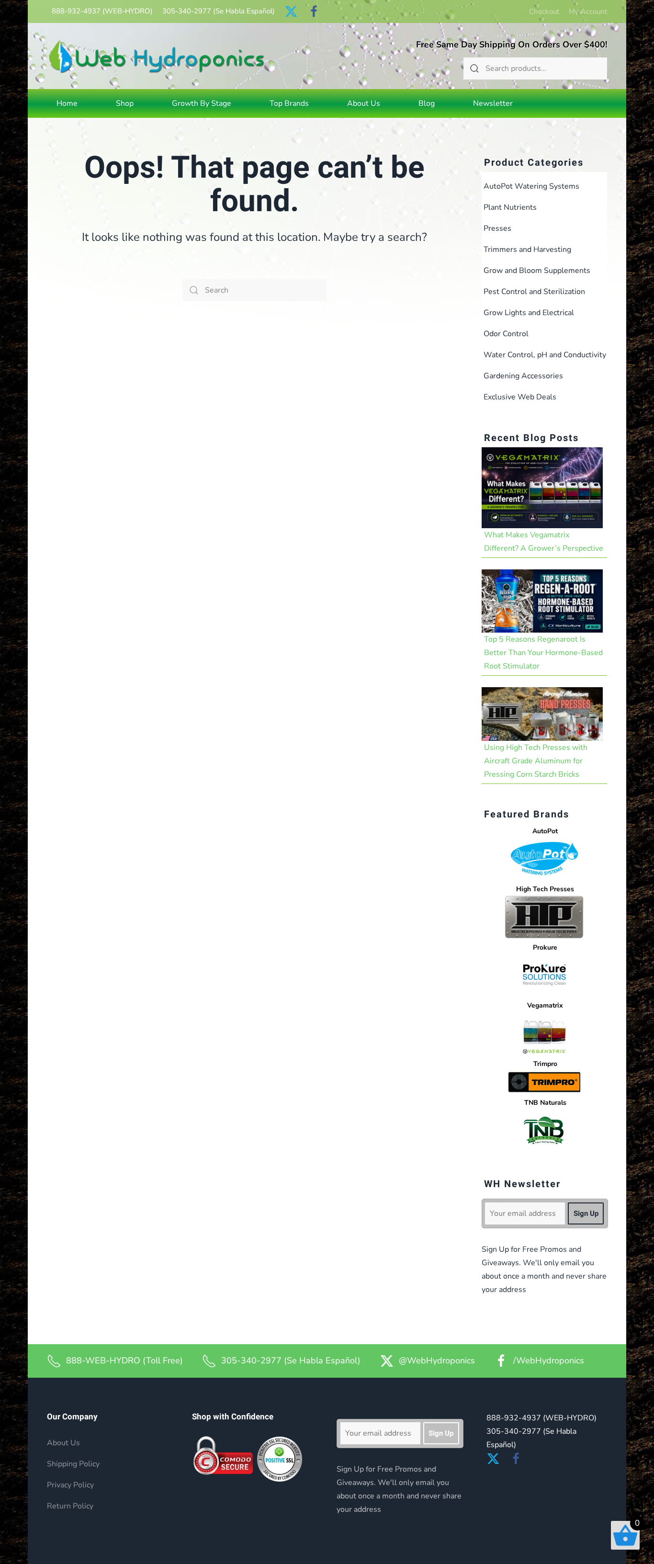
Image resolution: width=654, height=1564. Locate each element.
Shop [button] (125, 103)
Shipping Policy (73, 1464)
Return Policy (70, 1506)
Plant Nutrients (510, 207)
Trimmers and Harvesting (527, 249)
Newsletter (493, 103)
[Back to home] (157, 56)
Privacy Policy (70, 1485)
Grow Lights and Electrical (529, 312)
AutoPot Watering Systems (531, 186)
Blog (426, 103)
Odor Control (506, 334)
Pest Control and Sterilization (534, 291)
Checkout (544, 11)
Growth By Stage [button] (201, 103)
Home (67, 103)
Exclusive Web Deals (520, 397)
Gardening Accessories (523, 376)
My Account (588, 11)
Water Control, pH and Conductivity (545, 355)
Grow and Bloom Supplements (537, 270)
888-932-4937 (102, 11)
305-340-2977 (218, 11)
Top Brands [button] (289, 103)
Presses (497, 228)
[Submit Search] (474, 68)
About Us (363, 103)
